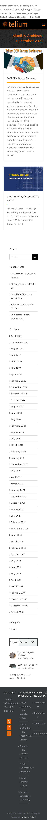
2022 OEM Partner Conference (23, 55)
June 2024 (16, 413)
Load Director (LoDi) (24, 782)
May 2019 (16, 573)
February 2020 (18, 548)
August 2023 (17, 432)
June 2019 (16, 567)
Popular (14, 642)
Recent (23, 642)
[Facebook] (9, 727)
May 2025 (16, 368)
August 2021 (17, 509)
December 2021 (19, 496)
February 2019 (18, 593)
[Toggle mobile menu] (43, 24)
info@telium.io (11, 703)
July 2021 (16, 516)
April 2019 (16, 580)
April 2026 (16, 336)
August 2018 (17, 612)
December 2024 (19, 387)
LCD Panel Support (27, 665)
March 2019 (17, 586)
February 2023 (18, 451)
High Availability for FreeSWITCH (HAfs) (24, 732)
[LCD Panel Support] (12, 665)
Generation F (38, 715)
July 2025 (16, 355)
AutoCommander (38, 733)
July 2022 (16, 470)
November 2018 (19, 599)
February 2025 (18, 381)
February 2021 (18, 522)
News (14, 629)
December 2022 (19, 464)
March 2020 (17, 541)
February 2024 (18, 426)
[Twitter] (9, 721)
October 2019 (18, 554)
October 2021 (18, 503)
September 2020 (20, 528)
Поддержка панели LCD (20, 674)
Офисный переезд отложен (26, 653)
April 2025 (16, 374)
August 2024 (17, 406)
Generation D (38, 704)
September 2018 (19, 605)
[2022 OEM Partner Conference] (23, 60)
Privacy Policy (28, 817)
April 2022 (16, 477)
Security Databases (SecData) (24, 796)
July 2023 (16, 438)
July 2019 (16, 560)
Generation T (38, 725)
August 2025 (17, 349)
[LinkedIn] (9, 733)
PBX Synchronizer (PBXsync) (24, 768)
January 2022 (18, 490)
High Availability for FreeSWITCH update (23, 174)
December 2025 (19, 342)
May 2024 (16, 419)
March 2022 (17, 483)
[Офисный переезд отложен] (12, 654)
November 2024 (19, 393)
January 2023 (18, 458)
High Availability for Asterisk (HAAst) (24, 710)
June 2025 (16, 361)
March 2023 (17, 445)
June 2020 (16, 535)
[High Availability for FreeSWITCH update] (23, 179)
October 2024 (18, 400)
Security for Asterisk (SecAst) (24, 752)
